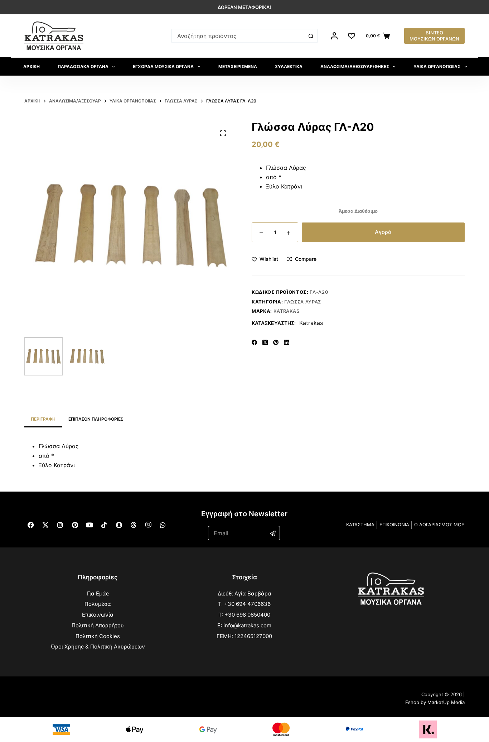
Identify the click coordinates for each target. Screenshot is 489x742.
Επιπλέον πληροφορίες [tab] (96, 419)
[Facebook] (254, 342)
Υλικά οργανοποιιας (436, 66)
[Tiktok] (104, 524)
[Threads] (133, 524)
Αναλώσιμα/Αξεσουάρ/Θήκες (354, 66)
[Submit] (273, 533)
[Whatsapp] (162, 524)
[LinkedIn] (286, 342)
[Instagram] (60, 524)
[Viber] (148, 524)
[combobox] (238, 36)
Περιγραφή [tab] (43, 419)
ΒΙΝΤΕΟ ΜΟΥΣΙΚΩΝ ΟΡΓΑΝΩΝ (434, 36)
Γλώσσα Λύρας (302, 302)
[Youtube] (89, 524)
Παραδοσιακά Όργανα (83, 66)
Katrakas (286, 311)
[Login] (334, 35)
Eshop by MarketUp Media (435, 702)
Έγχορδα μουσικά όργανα (163, 66)
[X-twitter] (45, 524)
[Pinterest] (276, 342)
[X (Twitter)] (265, 342)
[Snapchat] (118, 524)
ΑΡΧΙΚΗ (31, 66)
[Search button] (310, 35)
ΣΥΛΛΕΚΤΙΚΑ (288, 66)
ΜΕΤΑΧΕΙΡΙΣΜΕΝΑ (237, 66)
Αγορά (383, 232)
